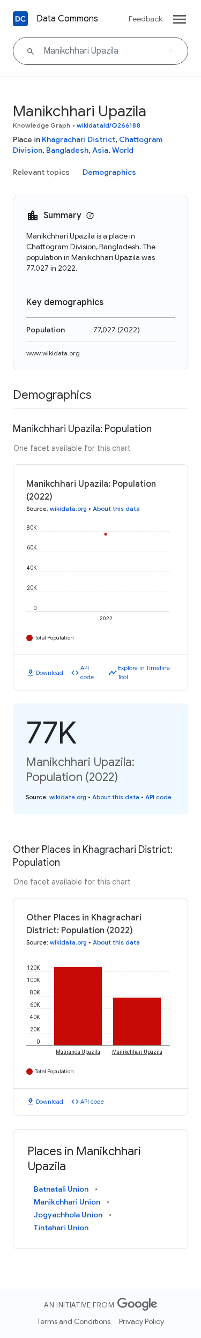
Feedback (145, 19)
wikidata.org (68, 508)
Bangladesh (67, 150)
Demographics (109, 172)
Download (49, 673)
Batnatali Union (61, 1189)
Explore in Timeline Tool (144, 672)
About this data (116, 508)
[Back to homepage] (20, 18)
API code (87, 672)
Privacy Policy (141, 1321)
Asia (100, 150)
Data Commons (67, 18)
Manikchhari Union (67, 1202)
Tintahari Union (61, 1227)
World (122, 150)
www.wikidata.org (53, 353)
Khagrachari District (78, 139)
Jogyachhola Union (68, 1215)
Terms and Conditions (73, 1321)
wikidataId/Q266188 (108, 125)
